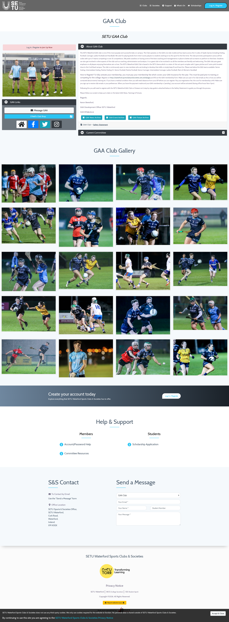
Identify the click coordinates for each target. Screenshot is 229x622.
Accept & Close (218, 613)
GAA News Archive (93, 117)
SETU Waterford (97, 592)
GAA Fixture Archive (141, 117)
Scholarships (196, 5)
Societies (156, 5)
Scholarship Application (145, 444)
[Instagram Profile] (57, 124)
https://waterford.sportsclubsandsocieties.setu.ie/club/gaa (130, 78)
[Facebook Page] (33, 124)
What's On (181, 5)
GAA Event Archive (116, 117)
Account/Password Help (77, 444)
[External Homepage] (21, 124)
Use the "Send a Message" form (62, 498)
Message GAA (41, 110)
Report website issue (114, 603)
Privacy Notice (114, 585)
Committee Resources (76, 453)
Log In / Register (215, 5)
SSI (131, 592)
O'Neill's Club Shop (38, 116)
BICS (114, 592)
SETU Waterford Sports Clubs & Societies (114, 556)
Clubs (144, 5)
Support (168, 5)
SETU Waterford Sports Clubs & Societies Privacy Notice (84, 617)
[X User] (45, 124)
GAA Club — (95, 125)
